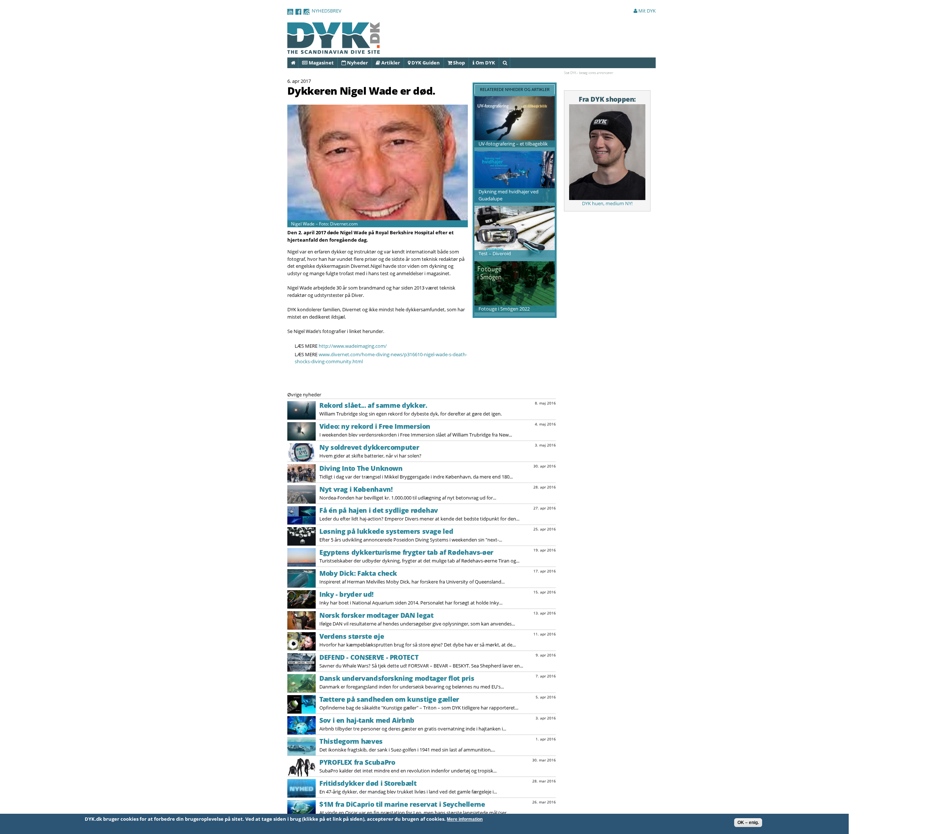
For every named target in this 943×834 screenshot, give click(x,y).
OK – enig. (748, 822)
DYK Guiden (425, 62)
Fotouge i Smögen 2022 (504, 308)
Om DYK (484, 62)
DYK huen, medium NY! (607, 203)
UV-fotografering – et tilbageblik (513, 143)
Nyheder (357, 62)
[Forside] (333, 50)
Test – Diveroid (494, 253)
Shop (458, 62)
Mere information (465, 819)
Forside (297, 62)
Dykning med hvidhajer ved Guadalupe (508, 195)
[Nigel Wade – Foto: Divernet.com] (377, 216)
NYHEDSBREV (326, 10)
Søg (509, 62)
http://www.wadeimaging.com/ (353, 346)
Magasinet (321, 62)
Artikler (390, 62)
